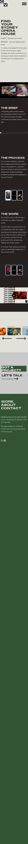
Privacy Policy (5, 444)
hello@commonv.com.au (9, 417)
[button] (7, 338)
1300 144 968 (21, 417)
